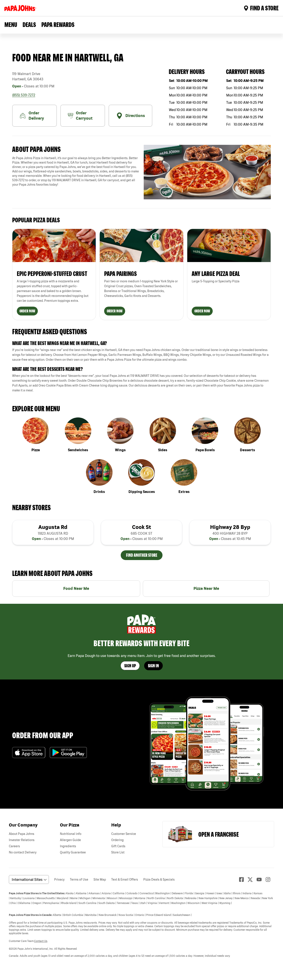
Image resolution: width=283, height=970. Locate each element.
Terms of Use (79, 879)
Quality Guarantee (73, 852)
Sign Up (130, 665)
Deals (29, 24)
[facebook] (243, 879)
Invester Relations (21, 840)
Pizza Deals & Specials (159, 879)
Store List (117, 852)
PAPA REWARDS (58, 24)
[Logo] (21, 8)
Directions (135, 115)
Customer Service (123, 834)
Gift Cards (118, 846)
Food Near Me (76, 588)
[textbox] (75, 171)
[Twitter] (252, 879)
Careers (14, 846)
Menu (10, 24)
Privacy (59, 879)
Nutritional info (70, 834)
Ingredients (68, 846)
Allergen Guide (70, 840)
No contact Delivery (22, 852)
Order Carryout (84, 116)
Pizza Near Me (206, 588)
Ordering (117, 840)
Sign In (153, 665)
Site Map (100, 879)
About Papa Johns (21, 834)
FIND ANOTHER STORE (141, 555)
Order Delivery (36, 116)
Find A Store (264, 8)
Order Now (27, 311)
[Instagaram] (269, 879)
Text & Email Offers (124, 879)
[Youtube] (260, 879)
